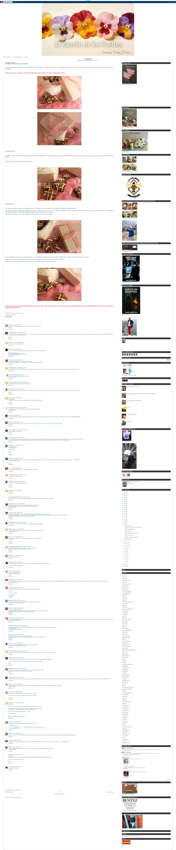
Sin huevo (124, 717)
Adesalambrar (12, 367)
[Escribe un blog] (7, 316)
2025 (125, 493)
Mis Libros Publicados (17, 57)
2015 (125, 513)
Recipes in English (126, 701)
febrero (126, 559)
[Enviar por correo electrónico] (6, 316)
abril (126, 555)
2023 (125, 497)
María (10, 490)
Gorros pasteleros (125, 641)
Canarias (124, 603)
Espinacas (124, 625)
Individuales (124, 657)
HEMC (123, 651)
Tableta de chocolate (126, 726)
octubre (126, 543)
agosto (126, 547)
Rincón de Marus (12, 650)
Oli (9, 415)
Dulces (123, 617)
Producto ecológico (126, 692)
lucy (9, 467)
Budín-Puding (124, 594)
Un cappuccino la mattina (129, 766)
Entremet (124, 621)
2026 (125, 491)
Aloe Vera (124, 578)
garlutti (10, 733)
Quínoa (123, 698)
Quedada (124, 696)
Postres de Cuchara (126, 689)
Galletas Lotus (125, 635)
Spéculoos (124, 721)
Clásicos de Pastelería (126, 608)
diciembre (127, 525)
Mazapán (124, 666)
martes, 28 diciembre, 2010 (16, 324)
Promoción (124, 694)
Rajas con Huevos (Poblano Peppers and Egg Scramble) (134, 767)
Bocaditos (10, 314)
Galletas (123, 633)
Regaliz (123, 703)
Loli (9, 643)
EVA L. (10, 536)
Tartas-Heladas (125, 730)
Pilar (10, 324)
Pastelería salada (125, 680)
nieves (10, 691)
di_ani (10, 766)
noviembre (127, 541)
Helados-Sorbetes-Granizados (128, 649)
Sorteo (123, 719)
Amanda (10, 445)
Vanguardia (124, 739)
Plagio (123, 685)
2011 (125, 521)
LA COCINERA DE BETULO (14, 546)
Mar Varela (11, 437)
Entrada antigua (110, 791)
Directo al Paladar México (129, 748)
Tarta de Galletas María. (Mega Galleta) (133, 400)
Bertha (10, 421)
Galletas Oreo (125, 637)
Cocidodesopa (12, 332)
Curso (123, 616)
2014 (125, 515)
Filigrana (123, 626)
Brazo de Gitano (125, 592)
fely (9, 721)
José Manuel (11, 481)
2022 (125, 499)
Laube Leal (11, 503)
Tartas (123, 728)
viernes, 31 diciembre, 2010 (17, 733)
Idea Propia (124, 655)
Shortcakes (124, 712)
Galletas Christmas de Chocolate (131, 533)
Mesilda (10, 579)
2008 (125, 566)
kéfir (123, 658)
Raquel (10, 684)
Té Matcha (124, 732)
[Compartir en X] (8, 316)
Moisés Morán (12, 522)
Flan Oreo (128, 407)
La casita (10, 388)
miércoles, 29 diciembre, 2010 (18, 608)
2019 (125, 505)
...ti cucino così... (127, 770)
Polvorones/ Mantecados (127, 687)
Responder (11, 328)
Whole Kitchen (125, 742)
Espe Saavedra (12, 474)
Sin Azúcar (124, 714)
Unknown (11, 528)
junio (126, 551)
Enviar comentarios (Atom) (16, 797)
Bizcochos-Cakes (125, 583)
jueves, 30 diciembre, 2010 (17, 684)
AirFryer (123, 576)
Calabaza (124, 600)
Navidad (14, 314)
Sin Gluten (124, 716)
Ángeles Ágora (12, 407)
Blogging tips (88, 0)
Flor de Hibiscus (125, 628)
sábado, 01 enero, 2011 (17, 746)
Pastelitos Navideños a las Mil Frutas (131, 537)
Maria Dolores (12, 668)
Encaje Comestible (126, 619)
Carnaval (124, 605)
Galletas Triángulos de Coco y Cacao (133, 386)
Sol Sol (10, 608)
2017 (125, 509)
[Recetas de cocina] (126, 844)
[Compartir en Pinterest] (11, 316)
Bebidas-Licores (125, 580)
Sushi (123, 724)
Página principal (7, 57)
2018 (125, 507)
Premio (123, 691)
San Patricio (124, 707)
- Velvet (123, 575)
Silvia (10, 397)
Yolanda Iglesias (12, 429)
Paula (10, 349)
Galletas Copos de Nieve (129, 529)
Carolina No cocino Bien (14, 496)
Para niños (124, 676)
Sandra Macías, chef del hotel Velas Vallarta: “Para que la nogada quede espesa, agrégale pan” (141, 749)
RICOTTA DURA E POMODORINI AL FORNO (137, 771)
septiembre (127, 545)
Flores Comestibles (126, 630)
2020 (125, 503)
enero (126, 561)
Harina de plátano (125, 646)
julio (126, 549)
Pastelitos (124, 682)
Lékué (123, 662)
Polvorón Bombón (127, 539)
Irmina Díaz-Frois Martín (14, 313)
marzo (126, 557)
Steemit (123, 723)
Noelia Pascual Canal (13, 382)
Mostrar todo (168, 779)
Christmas (124, 607)
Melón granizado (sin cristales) (134, 758)
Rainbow (123, 699)
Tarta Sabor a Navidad (128, 535)
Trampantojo (124, 733)
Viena (10, 512)
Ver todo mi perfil (131, 483)
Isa (9, 570)
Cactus (123, 596)
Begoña (10, 746)
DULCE (10, 342)
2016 (125, 511)
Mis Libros (124, 669)
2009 (125, 564)
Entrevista (124, 623)
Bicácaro (124, 582)
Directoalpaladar (127, 752)
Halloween (124, 642)
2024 (125, 495)
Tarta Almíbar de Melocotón (131, 414)
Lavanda (123, 660)
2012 (125, 519)
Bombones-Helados (126, 591)
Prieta (10, 617)
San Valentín (124, 708)
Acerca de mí (26, 57)
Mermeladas (124, 667)
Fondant (123, 632)
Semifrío (123, 710)
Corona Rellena (129, 421)
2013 (125, 517)
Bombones (124, 589)
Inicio (60, 791)
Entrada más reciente (9, 791)
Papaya (123, 673)
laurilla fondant (12, 625)
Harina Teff (124, 648)
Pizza (123, 683)
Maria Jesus (11, 600)
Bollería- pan (124, 587)
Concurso (124, 612)
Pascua (123, 678)
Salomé (10, 555)
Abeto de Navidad (127, 531)
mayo (126, 553)
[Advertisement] (146, 95)
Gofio (123, 639)
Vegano (123, 740)
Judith (10, 562)
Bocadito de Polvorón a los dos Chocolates (133, 527)
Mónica (10, 657)
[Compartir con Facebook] (10, 316)
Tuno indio (124, 735)
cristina (10, 677)
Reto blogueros (125, 705)
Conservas (124, 614)
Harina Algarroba (125, 644)
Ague (10, 634)
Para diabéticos (125, 674)
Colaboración (124, 610)
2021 (125, 501)
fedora (10, 374)
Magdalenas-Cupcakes (126, 664)
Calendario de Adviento (126, 601)
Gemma (10, 359)
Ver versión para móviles (59, 793)
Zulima (10, 587)
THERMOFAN (126, 757)
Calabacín (124, 598)
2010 (125, 523)
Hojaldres (124, 653)
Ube (123, 737)
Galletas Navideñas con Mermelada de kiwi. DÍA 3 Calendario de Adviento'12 (141, 393)
